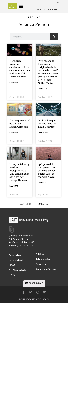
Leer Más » (14, 82)
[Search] (54, 36)
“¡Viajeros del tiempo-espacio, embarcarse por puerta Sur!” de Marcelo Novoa (46, 170)
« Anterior (26, 204)
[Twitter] (30, 292)
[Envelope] (45, 292)
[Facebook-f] (23, 292)
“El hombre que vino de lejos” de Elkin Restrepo (47, 123)
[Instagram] (37, 292)
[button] (58, 3)
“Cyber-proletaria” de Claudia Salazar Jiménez (19, 123)
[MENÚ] (24, 6)
